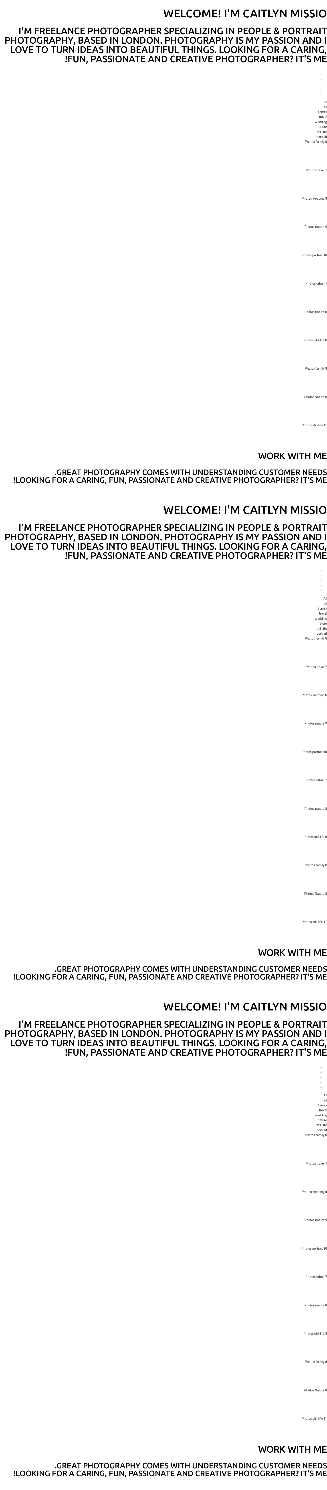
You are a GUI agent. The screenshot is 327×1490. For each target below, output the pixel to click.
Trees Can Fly (299, 241)
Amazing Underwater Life (273, 411)
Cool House (302, 382)
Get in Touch (318, 494)
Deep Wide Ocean (292, 184)
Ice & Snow (305, 326)
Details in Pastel (292, 354)
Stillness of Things (287, 439)
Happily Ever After (288, 212)
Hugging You (300, 156)
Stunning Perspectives (279, 297)
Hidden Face (302, 269)
